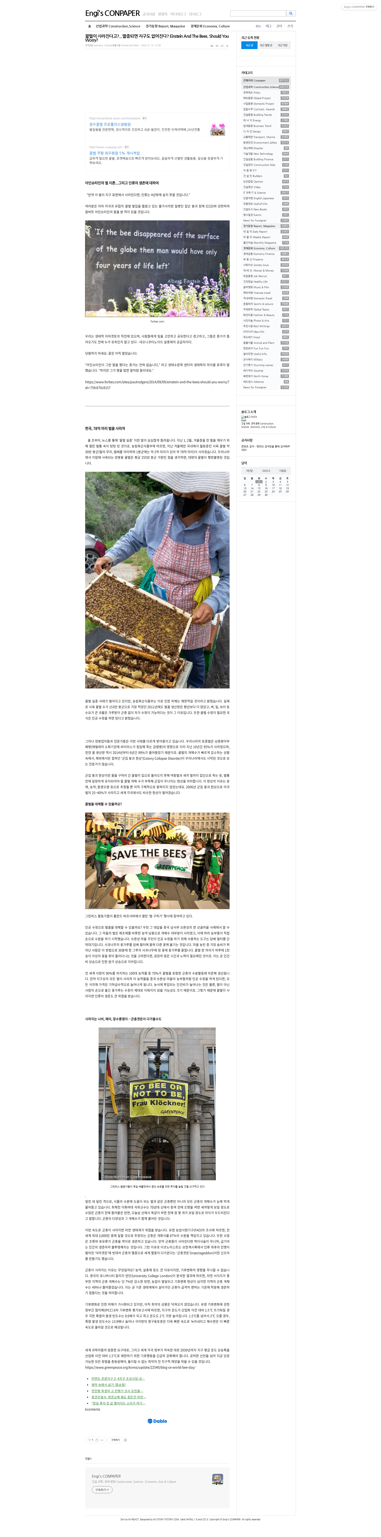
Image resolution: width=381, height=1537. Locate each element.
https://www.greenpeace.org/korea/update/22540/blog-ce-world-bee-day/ (140, 1367)
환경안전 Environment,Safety (265, 142)
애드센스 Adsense (265, 381)
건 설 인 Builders (265, 175)
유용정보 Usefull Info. (265, 203)
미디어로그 (178, 14)
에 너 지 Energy (265, 120)
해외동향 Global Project (265, 98)
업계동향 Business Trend (265, 125)
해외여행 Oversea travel (265, 292)
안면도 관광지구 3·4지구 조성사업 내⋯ (118, 1378)
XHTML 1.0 (191, 1519)
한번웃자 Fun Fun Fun (265, 348)
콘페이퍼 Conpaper (265, 80)
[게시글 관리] (101, 1440)
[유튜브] (217, 48)
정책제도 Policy (265, 92)
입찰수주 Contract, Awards (265, 109)
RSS (258, 26)
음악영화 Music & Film (265, 287)
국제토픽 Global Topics (265, 309)
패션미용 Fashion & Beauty (265, 314)
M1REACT (133, 1519)
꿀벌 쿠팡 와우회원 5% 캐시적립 (114, 153)
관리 (279, 26)
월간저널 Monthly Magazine (265, 242)
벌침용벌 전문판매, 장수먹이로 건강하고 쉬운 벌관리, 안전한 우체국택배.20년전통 (144, 129)
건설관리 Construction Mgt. (265, 164)
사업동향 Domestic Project (265, 103)
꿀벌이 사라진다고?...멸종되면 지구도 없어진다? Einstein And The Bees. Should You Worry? (157, 38)
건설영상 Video (265, 186)
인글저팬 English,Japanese (265, 198)
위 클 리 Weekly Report (265, 237)
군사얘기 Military (265, 359)
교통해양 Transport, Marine (265, 136)
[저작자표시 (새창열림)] (125, 1440)
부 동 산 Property (265, 259)
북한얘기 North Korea (265, 376)
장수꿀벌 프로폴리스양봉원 (110, 124)
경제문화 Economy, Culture (210, 26)
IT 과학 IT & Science (265, 192)
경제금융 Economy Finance (265, 253)
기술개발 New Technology (265, 153)
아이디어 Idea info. (265, 331)
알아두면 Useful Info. (265, 353)
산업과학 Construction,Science (118, 26)
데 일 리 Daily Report (265, 231)
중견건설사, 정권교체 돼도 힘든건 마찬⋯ (118, 1397)
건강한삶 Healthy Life (265, 281)
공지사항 (148, 14)
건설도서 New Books (265, 209)
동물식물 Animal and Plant (265, 342)
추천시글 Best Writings (265, 326)
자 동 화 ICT (265, 170)
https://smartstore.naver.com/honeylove (114, 118)
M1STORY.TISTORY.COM (166, 1519)
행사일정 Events (265, 214)
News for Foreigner (265, 220)
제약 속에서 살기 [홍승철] (108, 1384)
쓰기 (290, 26)
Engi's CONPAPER (112, 13)
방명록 (162, 14)
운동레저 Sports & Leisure (265, 303)
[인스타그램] (222, 48)
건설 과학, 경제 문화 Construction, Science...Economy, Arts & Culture (134, 1481)
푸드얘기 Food (265, 337)
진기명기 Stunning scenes (265, 364)
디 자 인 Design (265, 131)
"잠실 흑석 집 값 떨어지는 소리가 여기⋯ (118, 1403)
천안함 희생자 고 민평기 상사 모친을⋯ (117, 1390)
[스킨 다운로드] (227, 48)
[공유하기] (96, 1440)
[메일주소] (212, 48)
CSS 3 (205, 1519)
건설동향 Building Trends (265, 114)
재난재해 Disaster (265, 148)
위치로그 (195, 14)
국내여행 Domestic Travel (265, 298)
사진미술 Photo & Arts (265, 320)
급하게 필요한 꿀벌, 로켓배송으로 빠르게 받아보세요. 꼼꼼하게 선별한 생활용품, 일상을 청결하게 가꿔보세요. (156, 161)
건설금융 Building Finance (265, 159)
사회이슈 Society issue (265, 264)
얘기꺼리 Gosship (265, 370)
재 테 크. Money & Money (265, 270)
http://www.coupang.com (105, 147)
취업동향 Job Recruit (265, 275)
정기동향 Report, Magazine (165, 26)
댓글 (87, 1458)
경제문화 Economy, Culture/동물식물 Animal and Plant (112, 45)
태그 (268, 26)
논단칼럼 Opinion (265, 181)
